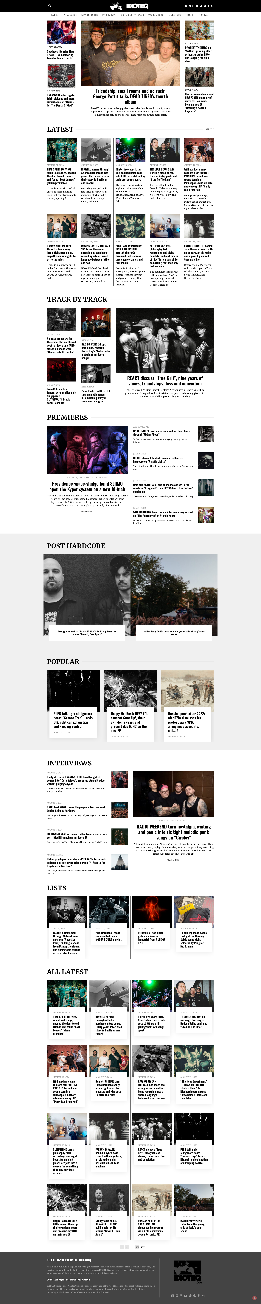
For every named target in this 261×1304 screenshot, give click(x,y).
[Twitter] (189, 6)
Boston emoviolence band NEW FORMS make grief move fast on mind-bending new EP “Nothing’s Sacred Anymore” (199, 102)
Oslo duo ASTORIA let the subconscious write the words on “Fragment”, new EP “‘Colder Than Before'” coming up (163, 488)
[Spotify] (205, 6)
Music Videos (156, 15)
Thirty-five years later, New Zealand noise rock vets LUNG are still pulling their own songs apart (130, 174)
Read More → (87, 511)
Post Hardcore (76, 546)
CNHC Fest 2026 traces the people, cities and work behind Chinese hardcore (76, 809)
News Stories (89, 15)
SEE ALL (209, 129)
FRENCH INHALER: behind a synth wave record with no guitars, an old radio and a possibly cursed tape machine (198, 252)
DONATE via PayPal (56, 1279)
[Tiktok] (201, 6)
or (66, 1279)
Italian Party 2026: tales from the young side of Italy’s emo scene (174, 633)
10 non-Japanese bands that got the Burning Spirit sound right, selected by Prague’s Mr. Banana (193, 939)
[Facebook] (186, 6)
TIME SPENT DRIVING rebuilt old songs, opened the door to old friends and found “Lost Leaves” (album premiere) (61, 176)
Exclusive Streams (132, 15)
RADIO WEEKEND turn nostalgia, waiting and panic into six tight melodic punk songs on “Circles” (174, 832)
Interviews (109, 15)
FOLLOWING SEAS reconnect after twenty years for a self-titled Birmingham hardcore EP (77, 835)
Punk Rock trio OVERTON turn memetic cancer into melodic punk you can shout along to (95, 396)
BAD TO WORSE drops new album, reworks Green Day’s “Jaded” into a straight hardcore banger (95, 351)
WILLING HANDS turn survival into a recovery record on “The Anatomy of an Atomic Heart (163, 514)
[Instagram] (193, 6)
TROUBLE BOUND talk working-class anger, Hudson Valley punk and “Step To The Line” (163, 174)
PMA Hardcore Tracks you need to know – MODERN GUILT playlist (108, 936)
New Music (70, 15)
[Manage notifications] (254, 1298)
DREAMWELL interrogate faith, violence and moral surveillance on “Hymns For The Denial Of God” (61, 100)
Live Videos (175, 15)
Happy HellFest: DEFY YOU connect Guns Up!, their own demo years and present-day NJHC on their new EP (130, 722)
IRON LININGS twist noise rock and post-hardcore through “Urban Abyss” (161, 433)
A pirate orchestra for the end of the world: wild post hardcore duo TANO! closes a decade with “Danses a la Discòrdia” (61, 345)
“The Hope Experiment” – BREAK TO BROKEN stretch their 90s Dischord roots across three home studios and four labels (130, 254)
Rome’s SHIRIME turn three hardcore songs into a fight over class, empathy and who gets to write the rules (61, 252)
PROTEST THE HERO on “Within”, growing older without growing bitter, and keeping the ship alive (198, 54)
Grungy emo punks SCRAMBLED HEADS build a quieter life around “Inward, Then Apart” (87, 633)
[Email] (212, 6)
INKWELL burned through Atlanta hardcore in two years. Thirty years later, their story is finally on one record (95, 176)
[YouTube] (197, 6)
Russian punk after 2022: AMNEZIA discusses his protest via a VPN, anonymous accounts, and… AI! (186, 722)
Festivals (204, 15)
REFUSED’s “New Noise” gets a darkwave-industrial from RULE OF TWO (151, 938)
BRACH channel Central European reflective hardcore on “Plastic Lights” (158, 459)
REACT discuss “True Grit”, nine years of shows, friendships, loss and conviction (165, 381)
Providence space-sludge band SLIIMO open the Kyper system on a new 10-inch (87, 486)
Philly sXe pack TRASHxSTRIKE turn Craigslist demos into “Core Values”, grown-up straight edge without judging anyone (76, 780)
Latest (55, 15)
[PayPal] (208, 6)
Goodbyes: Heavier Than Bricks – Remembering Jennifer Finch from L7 (60, 54)
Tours (190, 15)
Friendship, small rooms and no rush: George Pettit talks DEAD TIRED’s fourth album (130, 96)
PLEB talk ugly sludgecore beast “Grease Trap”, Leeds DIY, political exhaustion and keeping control (73, 720)
